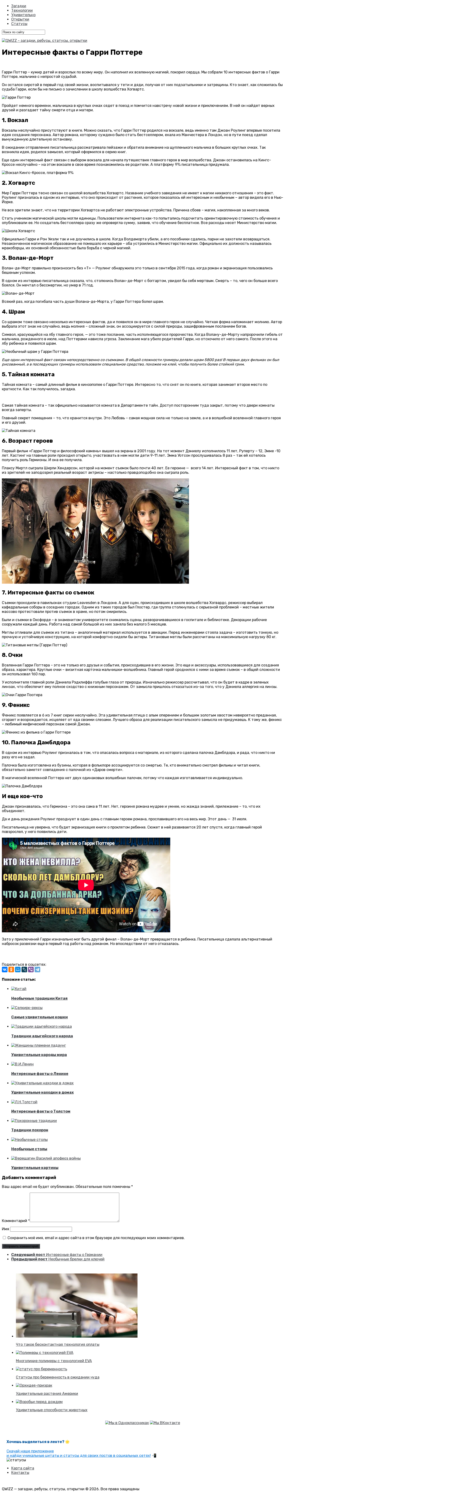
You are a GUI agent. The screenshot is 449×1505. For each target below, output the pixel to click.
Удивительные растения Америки (47, 1393)
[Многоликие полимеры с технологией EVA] (44, 1352)
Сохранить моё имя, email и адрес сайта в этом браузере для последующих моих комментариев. (96, 1238)
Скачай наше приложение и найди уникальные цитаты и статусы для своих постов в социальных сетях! (79, 1453)
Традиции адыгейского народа (42, 1036)
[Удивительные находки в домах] (42, 1083)
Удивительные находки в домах (42, 1092)
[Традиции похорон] (34, 1120)
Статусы (19, 24)
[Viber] (31, 969)
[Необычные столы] (29, 1139)
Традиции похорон (29, 1130)
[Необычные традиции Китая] (18, 989)
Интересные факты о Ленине (39, 1073)
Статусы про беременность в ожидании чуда (57, 1377)
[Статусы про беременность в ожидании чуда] (41, 1369)
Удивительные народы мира (39, 1055)
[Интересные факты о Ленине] (22, 1064)
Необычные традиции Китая (39, 998)
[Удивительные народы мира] (38, 1045)
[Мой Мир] (18, 969)
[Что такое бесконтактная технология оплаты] (77, 1336)
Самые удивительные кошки (39, 1017)
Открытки (20, 19)
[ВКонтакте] (4, 969)
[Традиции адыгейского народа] (41, 1026)
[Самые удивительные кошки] (27, 1008)
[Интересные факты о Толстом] (24, 1102)
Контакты (20, 1472)
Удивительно (23, 15)
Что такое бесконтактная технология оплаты (57, 1344)
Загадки (18, 6)
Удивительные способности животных (51, 1410)
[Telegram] (37, 969)
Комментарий (16, 1221)
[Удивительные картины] (46, 1158)
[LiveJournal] (24, 969)
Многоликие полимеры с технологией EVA (54, 1361)
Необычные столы (29, 1149)
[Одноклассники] (11, 969)
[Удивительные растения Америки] (34, 1385)
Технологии (22, 10)
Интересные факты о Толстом (40, 1111)
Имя (5, 1229)
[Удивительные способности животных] (39, 1402)
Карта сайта (22, 1468)
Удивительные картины (34, 1167)
